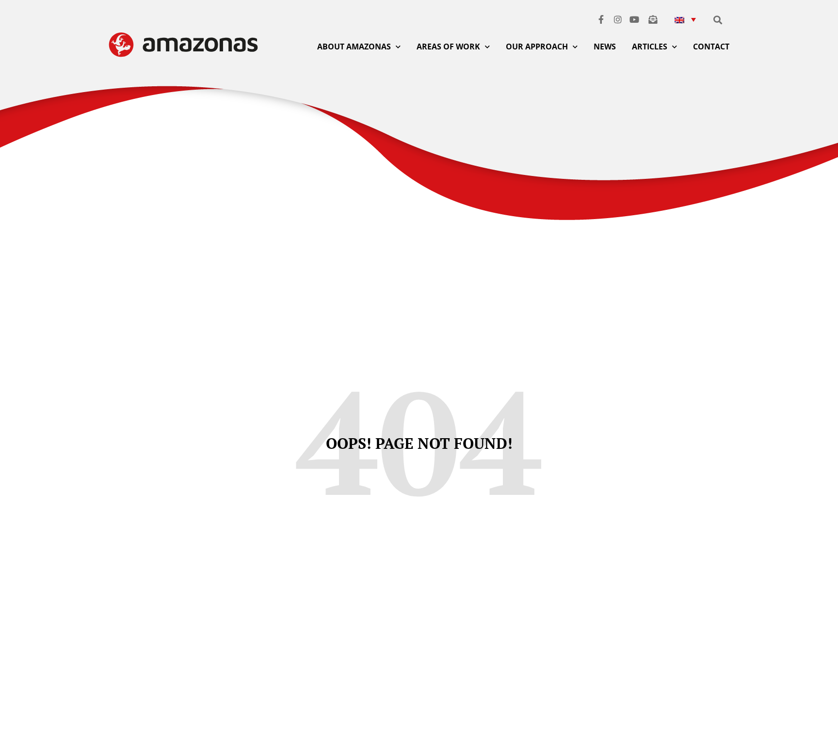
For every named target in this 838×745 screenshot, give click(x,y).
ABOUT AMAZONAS (354, 46)
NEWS (605, 46)
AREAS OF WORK (448, 46)
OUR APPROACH (537, 46)
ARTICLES (649, 46)
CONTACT (711, 46)
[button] (685, 19)
